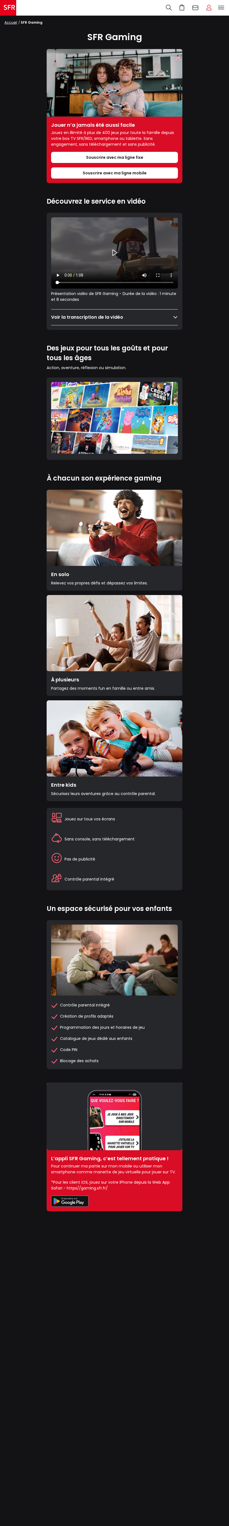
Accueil (10, 22)
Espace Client (209, 7)
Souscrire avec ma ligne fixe (114, 157)
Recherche (168, 7)
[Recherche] (168, 7)
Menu (221, 7)
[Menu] (222, 7)
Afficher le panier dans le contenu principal (182, 7)
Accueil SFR (8, 8)
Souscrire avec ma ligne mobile (115, 173)
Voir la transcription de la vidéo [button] (87, 317)
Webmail (195, 7)
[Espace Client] (209, 7)
